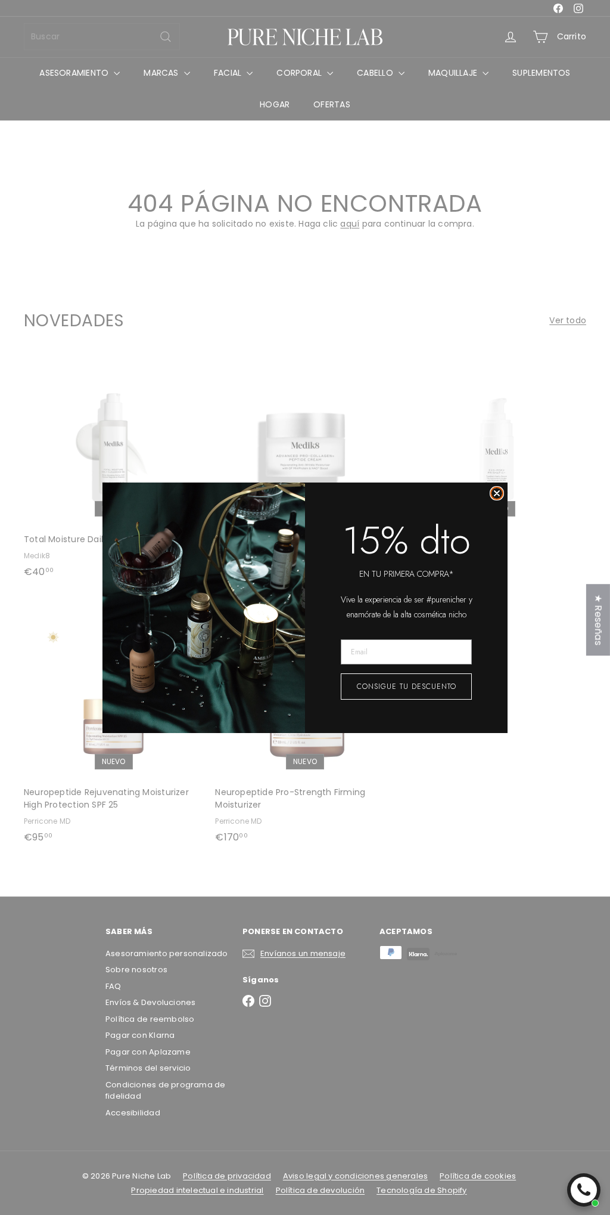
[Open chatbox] (583, 1190)
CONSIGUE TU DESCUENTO (406, 686)
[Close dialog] (497, 493)
